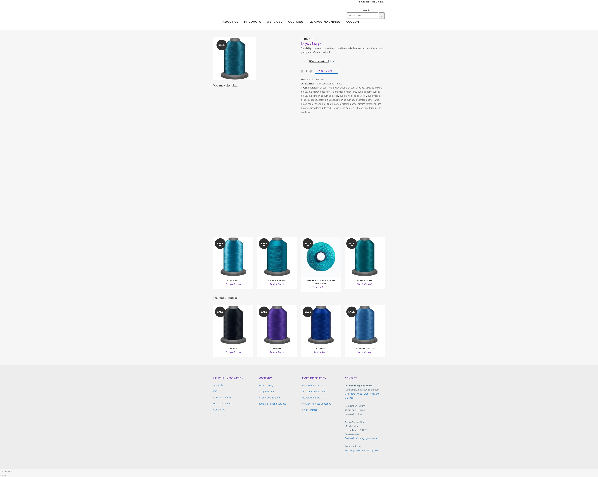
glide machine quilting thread (323, 96)
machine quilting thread (326, 104)
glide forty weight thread (332, 92)
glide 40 (360, 87)
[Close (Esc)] (10, 471)
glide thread (374, 96)
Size (304, 61)
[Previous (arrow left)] (1, 475)
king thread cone (364, 100)
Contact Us (219, 409)
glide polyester (358, 96)
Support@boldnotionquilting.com (362, 450)
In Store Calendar (222, 397)
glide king (351, 92)
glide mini (345, 96)
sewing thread (315, 108)
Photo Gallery (266, 385)
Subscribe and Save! (269, 397)
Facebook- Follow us (312, 385)
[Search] (382, 15)
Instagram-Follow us (312, 397)
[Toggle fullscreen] (4, 471)
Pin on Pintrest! (309, 410)
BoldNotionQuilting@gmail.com (361, 438)
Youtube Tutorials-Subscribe (316, 404)
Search (366, 10)
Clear (331, 61)
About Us (218, 385)
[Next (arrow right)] (4, 475)
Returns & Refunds (222, 403)
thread (327, 108)
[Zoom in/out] (1, 471)
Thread (338, 83)
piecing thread (365, 104)
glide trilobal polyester (312, 100)
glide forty (313, 92)
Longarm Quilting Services (272, 404)
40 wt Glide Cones (324, 83)
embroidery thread (317, 87)
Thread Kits (361, 108)
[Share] (7, 471)
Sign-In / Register (372, 1)
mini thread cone (347, 104)
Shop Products (266, 391)
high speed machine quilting (339, 100)
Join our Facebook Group (314, 391)
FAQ (215, 391)
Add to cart (326, 71)
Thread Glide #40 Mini (343, 108)
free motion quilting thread (341, 87)
